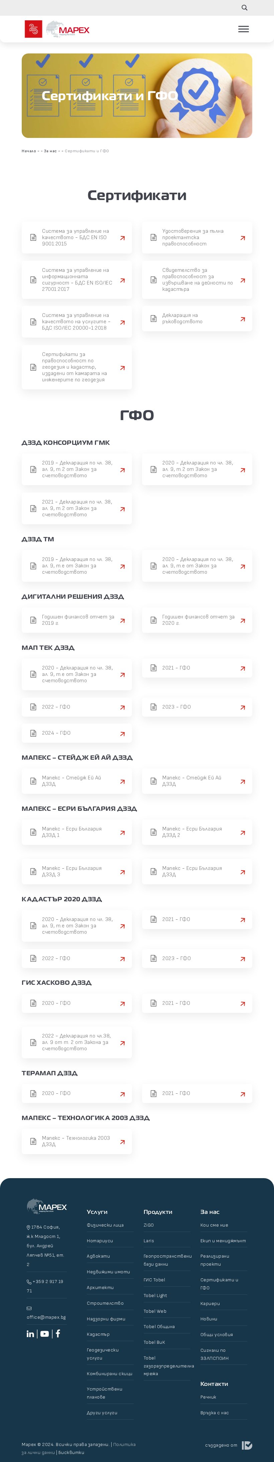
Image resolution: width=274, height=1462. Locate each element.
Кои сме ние (214, 1225)
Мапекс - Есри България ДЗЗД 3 (72, 871)
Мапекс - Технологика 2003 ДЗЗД (76, 1141)
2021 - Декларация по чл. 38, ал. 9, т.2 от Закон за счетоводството (77, 508)
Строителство (105, 1303)
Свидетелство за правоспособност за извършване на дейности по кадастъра (197, 280)
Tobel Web (155, 1311)
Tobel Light (155, 1295)
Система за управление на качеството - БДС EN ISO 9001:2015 (75, 237)
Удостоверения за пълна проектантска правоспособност (193, 237)
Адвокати (98, 1256)
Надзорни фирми (106, 1319)
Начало (29, 151)
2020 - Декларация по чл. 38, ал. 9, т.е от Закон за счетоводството (197, 565)
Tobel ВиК (154, 1342)
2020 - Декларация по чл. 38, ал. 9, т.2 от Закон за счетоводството (197, 469)
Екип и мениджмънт (223, 1241)
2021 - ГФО (176, 668)
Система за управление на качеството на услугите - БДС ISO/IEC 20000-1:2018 (76, 321)
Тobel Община (159, 1326)
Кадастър (98, 1334)
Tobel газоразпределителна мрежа (169, 1366)
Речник (208, 1397)
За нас (50, 151)
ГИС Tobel (154, 1280)
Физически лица (105, 1225)
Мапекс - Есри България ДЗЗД (192, 871)
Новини (209, 1319)
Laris (149, 1241)
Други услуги (102, 1413)
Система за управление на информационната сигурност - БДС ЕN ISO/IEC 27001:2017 (77, 280)
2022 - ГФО (56, 707)
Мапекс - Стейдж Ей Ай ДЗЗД (71, 781)
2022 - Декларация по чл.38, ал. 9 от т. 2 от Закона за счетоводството (76, 1042)
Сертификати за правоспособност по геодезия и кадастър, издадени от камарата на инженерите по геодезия (74, 367)
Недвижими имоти (108, 1272)
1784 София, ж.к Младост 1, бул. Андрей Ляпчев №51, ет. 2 (45, 1245)
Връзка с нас (214, 1413)
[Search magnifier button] (244, 7)
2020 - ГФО (56, 1003)
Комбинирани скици (110, 1374)
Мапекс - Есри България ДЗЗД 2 (192, 832)
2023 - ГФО (176, 707)
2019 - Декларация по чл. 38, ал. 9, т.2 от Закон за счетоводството (77, 469)
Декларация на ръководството (182, 318)
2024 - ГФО (56, 733)
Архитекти (100, 1287)
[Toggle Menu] (243, 29)
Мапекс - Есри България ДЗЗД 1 (72, 832)
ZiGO (149, 1225)
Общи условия (216, 1334)
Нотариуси (100, 1241)
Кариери (210, 1303)
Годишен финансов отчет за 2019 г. (78, 620)
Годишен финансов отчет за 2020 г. (198, 620)
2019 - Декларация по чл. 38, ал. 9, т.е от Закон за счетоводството (77, 565)
